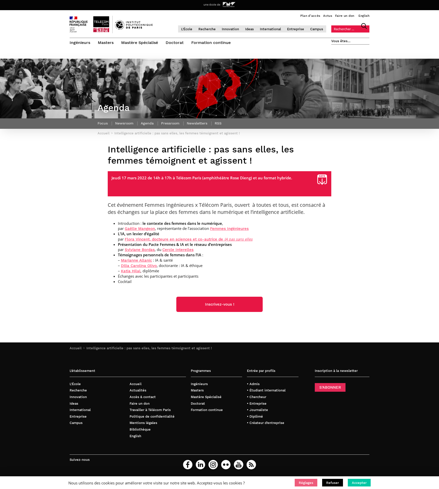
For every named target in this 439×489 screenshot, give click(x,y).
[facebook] (188, 464)
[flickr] (226, 464)
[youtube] (238, 464)
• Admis (253, 384)
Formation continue (211, 42)
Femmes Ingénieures (229, 228)
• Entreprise (256, 403)
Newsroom (124, 123)
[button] (306, 482)
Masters (106, 42)
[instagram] (213, 464)
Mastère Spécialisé (139, 42)
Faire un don (344, 16)
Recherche (207, 29)
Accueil (76, 348)
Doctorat (175, 42)
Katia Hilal (130, 271)
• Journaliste (257, 410)
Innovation (230, 29)
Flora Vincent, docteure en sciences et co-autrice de (189, 239)
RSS (218, 123)
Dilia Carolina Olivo (139, 265)
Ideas (249, 29)
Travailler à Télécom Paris (150, 410)
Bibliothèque (140, 429)
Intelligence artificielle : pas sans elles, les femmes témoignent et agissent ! (149, 348)
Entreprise (295, 29)
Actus (327, 16)
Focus (103, 123)
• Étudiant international (266, 390)
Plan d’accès (310, 16)
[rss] (251, 464)
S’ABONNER (330, 387)
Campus (316, 29)
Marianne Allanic (136, 260)
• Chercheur (256, 397)
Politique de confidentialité (152, 416)
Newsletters (197, 123)
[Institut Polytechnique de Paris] (134, 28)
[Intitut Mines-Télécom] (229, 4)
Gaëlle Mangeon (140, 228)
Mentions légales (143, 423)
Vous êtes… (341, 41)
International (270, 29)
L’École (186, 29)
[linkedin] (200, 464)
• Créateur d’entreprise (265, 423)
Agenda (147, 123)
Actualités (138, 390)
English (363, 16)
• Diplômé (255, 416)
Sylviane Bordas (140, 249)
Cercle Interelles (178, 249)
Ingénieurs (80, 42)
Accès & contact (143, 397)
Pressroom (170, 123)
